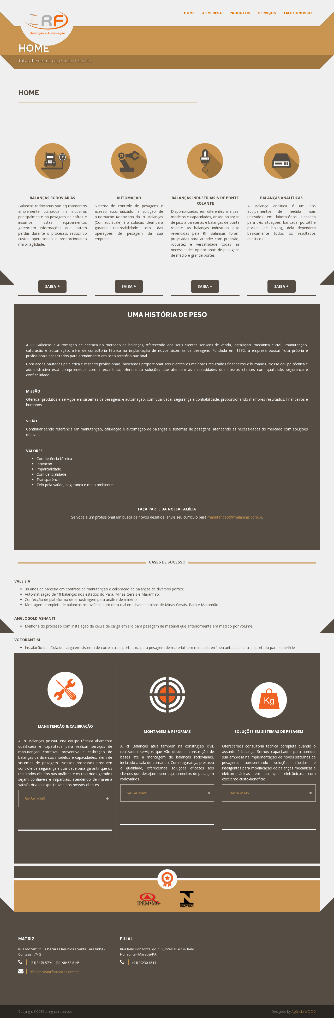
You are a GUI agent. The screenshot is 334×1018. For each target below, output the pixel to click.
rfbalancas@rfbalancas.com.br (54, 971)
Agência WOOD (303, 1011)
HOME (189, 13)
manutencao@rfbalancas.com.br (234, 517)
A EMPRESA (212, 13)
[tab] (65, 798)
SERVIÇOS (267, 13)
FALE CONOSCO (298, 13)
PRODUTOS (240, 13)
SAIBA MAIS (35, 798)
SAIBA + (52, 286)
